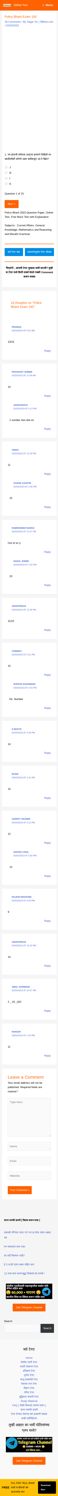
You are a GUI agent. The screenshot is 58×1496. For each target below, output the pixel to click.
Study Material (29, 1401)
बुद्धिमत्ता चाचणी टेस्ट (29, 1396)
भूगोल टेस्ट (29, 1375)
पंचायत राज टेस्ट (29, 1383)
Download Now (45, 1487)
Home (29, 1357)
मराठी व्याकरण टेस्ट (29, 1366)
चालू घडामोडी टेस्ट (29, 1379)
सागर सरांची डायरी (29, 1409)
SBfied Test (20, 5)
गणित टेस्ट (29, 1392)
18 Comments (13, 21)
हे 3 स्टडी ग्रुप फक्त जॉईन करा (19, 1264)
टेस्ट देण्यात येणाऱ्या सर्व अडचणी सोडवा (29, 1414)
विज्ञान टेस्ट (29, 1388)
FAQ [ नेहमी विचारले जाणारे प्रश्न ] (29, 1405)
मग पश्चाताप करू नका (14, 1246)
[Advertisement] (29, 59)
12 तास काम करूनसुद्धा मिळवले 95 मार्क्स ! (24, 1273)
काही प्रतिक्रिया (29, 1418)
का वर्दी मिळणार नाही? (14, 1255)
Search (8, 1321)
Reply (47, 350)
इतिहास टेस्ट (29, 1370)
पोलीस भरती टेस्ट (29, 1362)
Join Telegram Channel (29, 1307)
